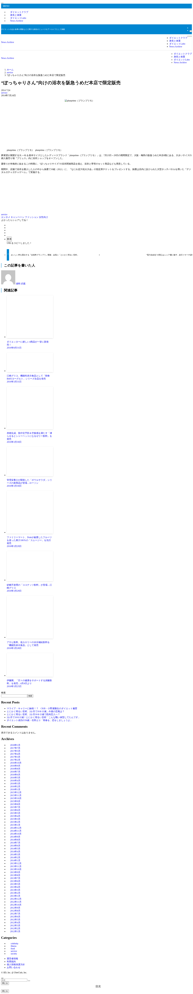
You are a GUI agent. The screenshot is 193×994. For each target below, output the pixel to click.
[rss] (190, 28)
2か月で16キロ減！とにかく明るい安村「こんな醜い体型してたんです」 (43, 717)
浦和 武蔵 (20, 283)
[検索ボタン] (191, 36)
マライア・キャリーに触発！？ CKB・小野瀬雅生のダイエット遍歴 (42, 708)
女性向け (43, 217)
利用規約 (11, 961)
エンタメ (6, 217)
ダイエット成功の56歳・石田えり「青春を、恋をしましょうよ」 (39, 720)
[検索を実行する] (29, 980)
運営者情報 (12, 958)
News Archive (16, 21)
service (4, 93)
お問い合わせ (13, 967)
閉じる (5, 983)
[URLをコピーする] (9, 239)
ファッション (32, 217)
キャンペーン (18, 217)
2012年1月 (15, 931)
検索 (3, 692)
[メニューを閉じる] (2, 3)
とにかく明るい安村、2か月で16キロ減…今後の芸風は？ (35, 711)
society (14, 953)
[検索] (191, 31)
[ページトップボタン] (2, 978)
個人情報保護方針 (16, 964)
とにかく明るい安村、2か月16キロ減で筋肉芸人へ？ (33, 714)
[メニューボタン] (188, 36)
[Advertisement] (96, 124)
